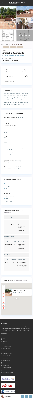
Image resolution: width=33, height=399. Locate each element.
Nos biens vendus (7, 370)
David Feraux (8, 396)
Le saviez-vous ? (7, 363)
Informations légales (8, 372)
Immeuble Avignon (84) (19, 290)
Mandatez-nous (7, 346)
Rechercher (6, 343)
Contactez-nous (7, 358)
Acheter (5, 339)
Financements (6, 348)
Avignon (20, 47)
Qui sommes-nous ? (8, 353)
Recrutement (6, 355)
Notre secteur (6, 360)
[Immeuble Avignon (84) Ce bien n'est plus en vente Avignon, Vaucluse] (16, 49)
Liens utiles (6, 365)
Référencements (7, 367)
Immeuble (8, 44)
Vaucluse (13, 47)
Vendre (5, 341)
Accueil (2, 44)
